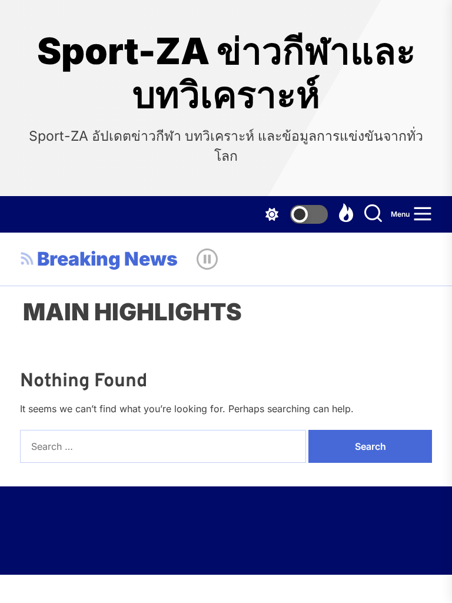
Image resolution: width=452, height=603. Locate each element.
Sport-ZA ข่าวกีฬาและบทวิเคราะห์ (226, 73)
